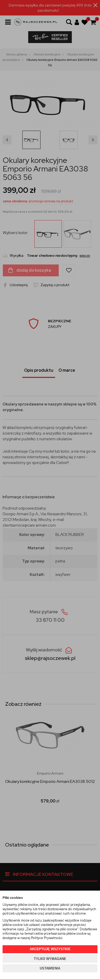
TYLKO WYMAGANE (50, 959)
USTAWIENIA (50, 968)
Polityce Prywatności (46, 938)
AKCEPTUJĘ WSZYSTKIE (50, 949)
